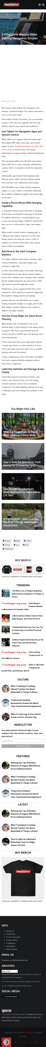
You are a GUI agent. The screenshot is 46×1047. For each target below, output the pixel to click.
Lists (17, 545)
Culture (28, 541)
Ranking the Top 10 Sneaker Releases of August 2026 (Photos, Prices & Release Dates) (26, 766)
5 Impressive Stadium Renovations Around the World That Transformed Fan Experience (26, 703)
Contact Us (10, 934)
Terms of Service (13, 937)
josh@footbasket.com (19, 960)
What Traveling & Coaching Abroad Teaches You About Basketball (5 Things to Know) (24, 689)
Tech (26, 545)
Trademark (11, 943)
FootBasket (29, 1032)
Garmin (7, 545)
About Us (10, 931)
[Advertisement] (23, 69)
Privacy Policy (11, 940)
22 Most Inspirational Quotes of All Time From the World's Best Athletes (27, 642)
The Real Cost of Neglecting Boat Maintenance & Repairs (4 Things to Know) (28, 594)
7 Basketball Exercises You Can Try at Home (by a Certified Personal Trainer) (27, 630)
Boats (18, 541)
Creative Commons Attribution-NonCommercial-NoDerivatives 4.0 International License (22, 1017)
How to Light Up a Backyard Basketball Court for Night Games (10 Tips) (23, 842)
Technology (9, 549)
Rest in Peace (11, 949)
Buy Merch (10, 946)
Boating (7, 541)
